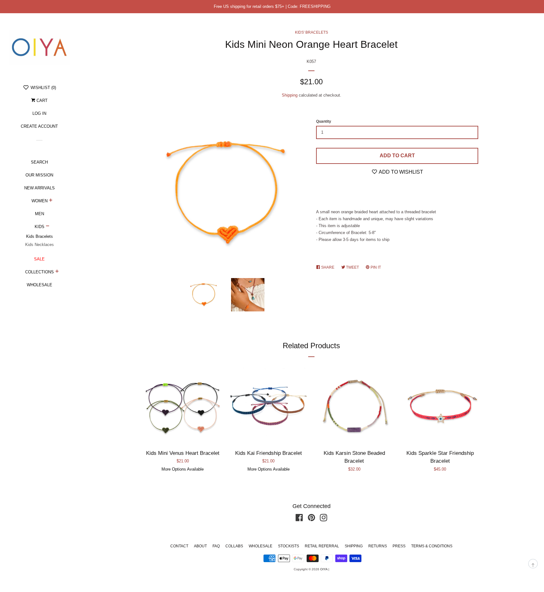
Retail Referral (322, 546)
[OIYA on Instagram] (323, 519)
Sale (39, 259)
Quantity (323, 121)
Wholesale (39, 284)
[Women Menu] (51, 201)
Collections (39, 272)
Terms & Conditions (431, 546)
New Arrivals (39, 188)
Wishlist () (42, 87)
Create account (39, 126)
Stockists (288, 546)
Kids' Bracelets (311, 32)
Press (399, 546)
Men (39, 213)
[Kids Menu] (47, 226)
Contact (179, 546)
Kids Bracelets (39, 236)
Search (39, 162)
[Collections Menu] (57, 272)
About (200, 546)
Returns (377, 546)
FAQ (216, 546)
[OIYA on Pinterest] (311, 519)
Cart (41, 100)
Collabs (234, 546)
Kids (39, 226)
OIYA (323, 569)
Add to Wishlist (400, 172)
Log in (39, 113)
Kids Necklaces (39, 244)
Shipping (290, 95)
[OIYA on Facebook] (299, 519)
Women (39, 200)
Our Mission (39, 175)
